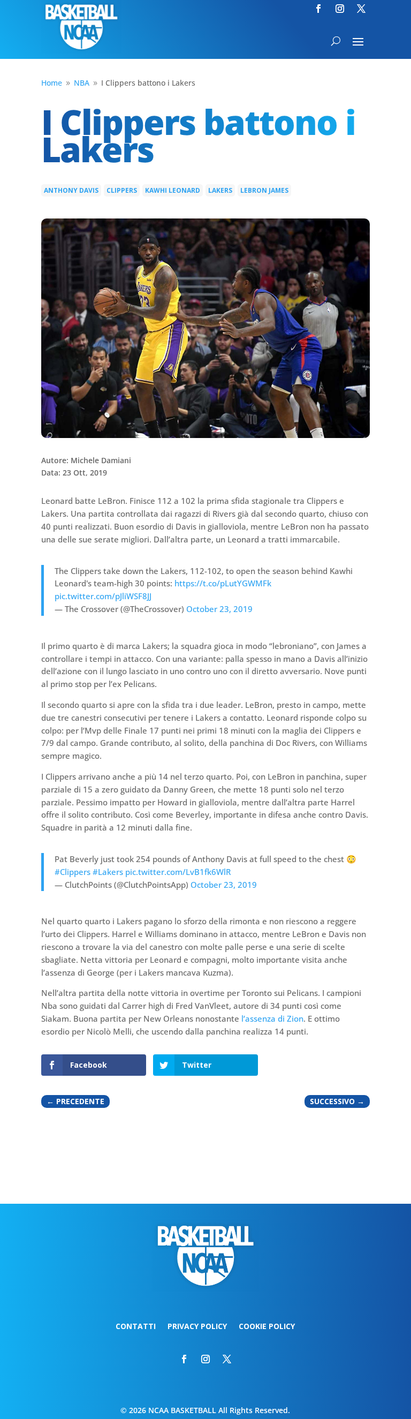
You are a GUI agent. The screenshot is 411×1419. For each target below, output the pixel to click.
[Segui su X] (361, 8)
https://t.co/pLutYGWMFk (222, 583)
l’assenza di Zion (272, 1018)
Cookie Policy (267, 1327)
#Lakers (108, 871)
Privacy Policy (197, 1327)
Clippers (121, 190)
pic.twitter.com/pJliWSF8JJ (103, 596)
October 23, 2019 (219, 608)
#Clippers (72, 871)
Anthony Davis (71, 190)
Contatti (136, 1327)
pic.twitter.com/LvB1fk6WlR (178, 871)
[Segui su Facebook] (318, 8)
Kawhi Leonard (172, 190)
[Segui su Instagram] (339, 8)
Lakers (220, 190)
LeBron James (264, 190)
